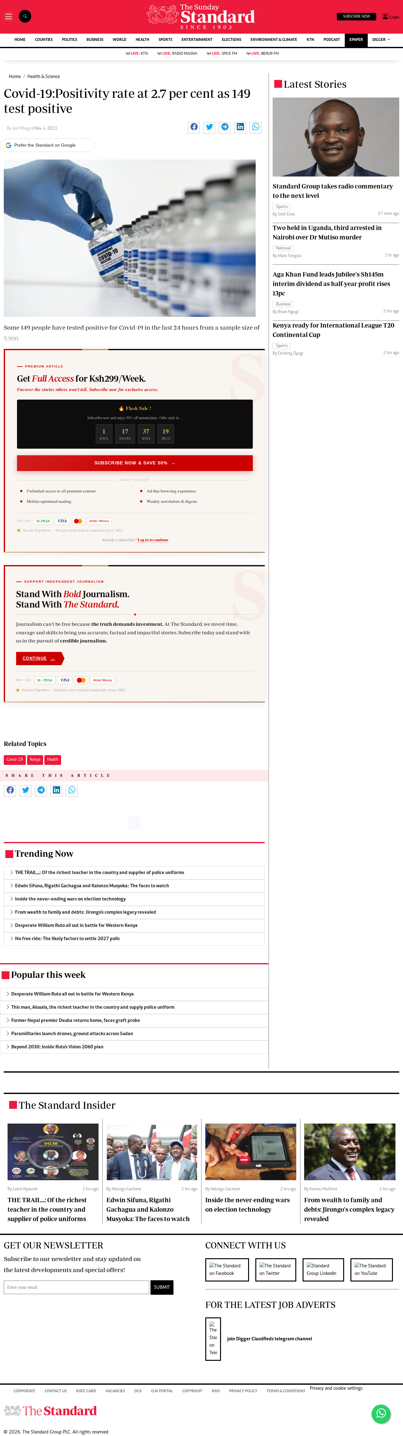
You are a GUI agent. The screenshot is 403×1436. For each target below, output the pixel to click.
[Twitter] (279, 1270)
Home (15, 76)
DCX (138, 1391)
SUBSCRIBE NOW (356, 17)
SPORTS (165, 40)
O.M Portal (162, 1391)
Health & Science (43, 76)
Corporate (24, 1391)
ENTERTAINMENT (197, 40)
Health (52, 760)
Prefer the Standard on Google (45, 145)
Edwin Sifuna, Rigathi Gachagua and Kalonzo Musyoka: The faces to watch (148, 1209)
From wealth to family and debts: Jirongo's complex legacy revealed (349, 1209)
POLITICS (69, 40)
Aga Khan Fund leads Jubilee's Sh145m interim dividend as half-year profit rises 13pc (331, 284)
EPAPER (356, 40)
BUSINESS (95, 40)
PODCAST (332, 40)
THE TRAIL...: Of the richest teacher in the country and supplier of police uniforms (47, 1209)
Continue (39, 658)
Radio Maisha (179, 54)
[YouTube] (374, 1270)
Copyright (192, 1391)
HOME (20, 40)
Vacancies (115, 1391)
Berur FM (265, 54)
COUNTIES (44, 40)
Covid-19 (15, 760)
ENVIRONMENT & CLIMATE (274, 40)
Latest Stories (315, 84)
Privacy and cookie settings (336, 1388)
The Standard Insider (67, 1105)
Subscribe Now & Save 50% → (135, 462)
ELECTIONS (231, 40)
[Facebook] (230, 1270)
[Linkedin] (326, 1270)
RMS (216, 1391)
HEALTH (142, 40)
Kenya (35, 760)
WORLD (119, 40)
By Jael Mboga (19, 128)
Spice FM (224, 54)
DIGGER (379, 40)
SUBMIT (162, 1287)
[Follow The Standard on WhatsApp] (381, 1414)
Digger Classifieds (254, 1339)
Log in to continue (153, 539)
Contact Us (56, 1391)
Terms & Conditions (286, 1391)
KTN (310, 40)
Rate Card (86, 1391)
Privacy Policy (243, 1391)
